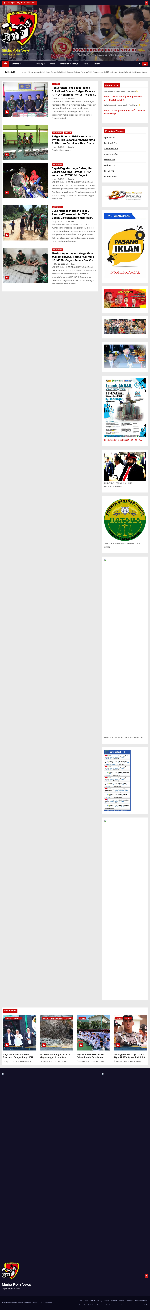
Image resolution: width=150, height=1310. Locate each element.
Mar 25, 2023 (60, 264)
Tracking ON (124, 810)
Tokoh (86, 64)
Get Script (110, 810)
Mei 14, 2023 (59, 98)
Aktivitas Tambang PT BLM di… (119, 807)
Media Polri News (16, 50)
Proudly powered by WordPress (14, 1303)
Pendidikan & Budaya (69, 64)
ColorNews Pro (111, 148)
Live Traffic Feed (117, 752)
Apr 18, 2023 (59, 147)
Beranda (16, 64)
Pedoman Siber (141, 1301)
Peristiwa (100, 1305)
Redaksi (71, 98)
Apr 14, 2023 (59, 221)
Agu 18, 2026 (48, 1061)
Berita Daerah (57, 133)
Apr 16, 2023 (59, 179)
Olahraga (40, 64)
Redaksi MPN (25, 1061)
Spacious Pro (110, 137)
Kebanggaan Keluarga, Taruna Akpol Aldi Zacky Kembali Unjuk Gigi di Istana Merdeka (129, 1057)
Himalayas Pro (110, 176)
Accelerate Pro (111, 154)
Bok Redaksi (90, 1301)
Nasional (56, 84)
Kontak (121, 1301)
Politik (52, 64)
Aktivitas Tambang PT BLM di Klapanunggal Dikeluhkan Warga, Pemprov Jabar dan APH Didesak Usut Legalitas (56, 1058)
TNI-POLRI (68, 133)
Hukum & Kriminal (57, 1018)
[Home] (5, 64)
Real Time (116, 810)
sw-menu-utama (119, 1305)
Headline (8, 1018)
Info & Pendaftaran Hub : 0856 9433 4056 (123, 440)
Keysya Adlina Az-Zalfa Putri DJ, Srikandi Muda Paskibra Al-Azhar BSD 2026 (93, 1057)
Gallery (97, 64)
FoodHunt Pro (110, 143)
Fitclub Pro (109, 171)
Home (23, 72)
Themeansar (47, 1303)
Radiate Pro (109, 165)
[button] (140, 63)
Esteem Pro (109, 159)
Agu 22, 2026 (11, 1061)
